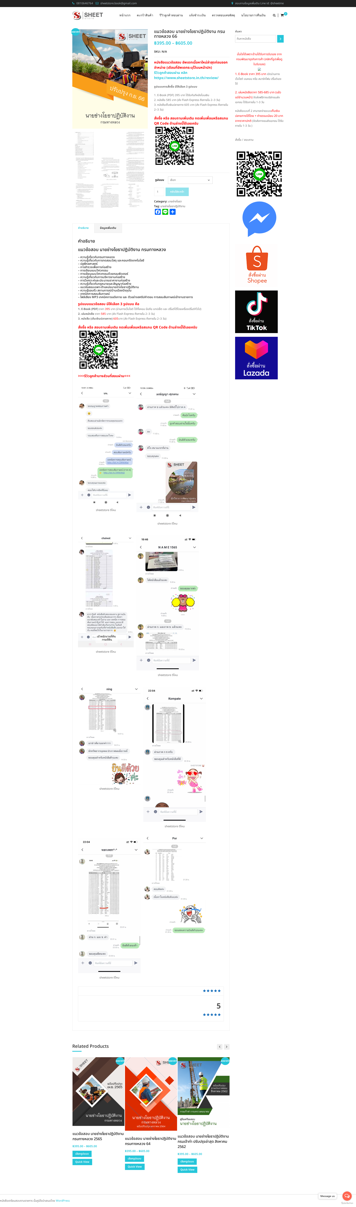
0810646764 (84, 3)
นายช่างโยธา (175, 201)
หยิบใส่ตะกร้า (177, 192)
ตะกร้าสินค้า (145, 15)
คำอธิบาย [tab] (83, 228)
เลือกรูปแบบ (82, 1154)
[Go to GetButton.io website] (347, 1203)
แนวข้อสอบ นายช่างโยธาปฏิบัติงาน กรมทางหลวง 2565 (98, 1136)
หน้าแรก (125, 15)
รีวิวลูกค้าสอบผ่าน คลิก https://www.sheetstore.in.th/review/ (186, 75)
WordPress (63, 1201)
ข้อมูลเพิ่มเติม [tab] (108, 228)
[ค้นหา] (280, 39)
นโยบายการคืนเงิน (253, 15)
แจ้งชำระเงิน (197, 15)
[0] (282, 15)
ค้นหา (238, 31)
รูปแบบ (159, 180)
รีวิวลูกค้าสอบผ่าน (171, 15)
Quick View (82, 1162)
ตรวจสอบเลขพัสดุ (223, 15)
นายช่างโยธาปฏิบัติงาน (172, 206)
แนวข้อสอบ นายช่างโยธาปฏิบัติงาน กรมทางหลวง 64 (150, 1141)
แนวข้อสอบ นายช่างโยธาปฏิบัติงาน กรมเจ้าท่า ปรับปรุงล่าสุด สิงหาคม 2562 (203, 1142)
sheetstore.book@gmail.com (118, 3)
